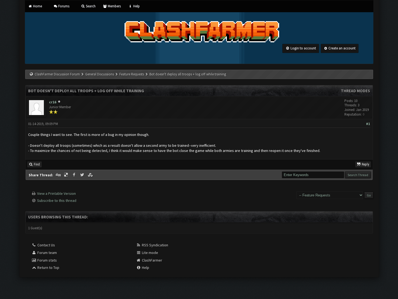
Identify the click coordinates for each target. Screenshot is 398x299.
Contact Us (46, 245)
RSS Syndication (154, 245)
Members (114, 6)
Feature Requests (132, 74)
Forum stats (47, 260)
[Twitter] (82, 175)
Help (135, 6)
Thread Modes (355, 90)
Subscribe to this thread (56, 200)
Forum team (47, 252)
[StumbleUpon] (90, 175)
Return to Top (48, 267)
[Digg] (59, 175)
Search (90, 6)
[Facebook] (74, 175)
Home (37, 6)
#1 (368, 124)
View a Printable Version (56, 193)
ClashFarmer (151, 260)
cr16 (52, 102)
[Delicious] (66, 175)
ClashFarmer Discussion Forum (57, 74)
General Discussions (100, 74)
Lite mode (149, 252)
